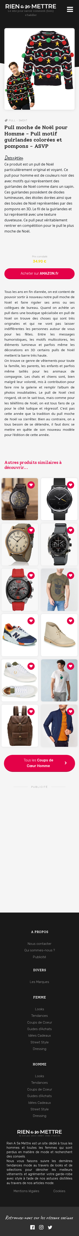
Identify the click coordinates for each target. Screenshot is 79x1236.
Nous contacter (39, 944)
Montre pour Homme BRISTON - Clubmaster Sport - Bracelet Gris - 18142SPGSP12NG (59, 534)
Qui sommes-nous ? (39, 950)
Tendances (39, 1083)
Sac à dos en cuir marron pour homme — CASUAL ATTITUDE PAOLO (19, 716)
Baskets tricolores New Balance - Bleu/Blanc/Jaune (19, 625)
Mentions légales (26, 1191)
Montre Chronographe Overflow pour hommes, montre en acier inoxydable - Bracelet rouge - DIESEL (20, 579)
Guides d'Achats (39, 1096)
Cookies (59, 1191)
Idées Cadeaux (39, 1103)
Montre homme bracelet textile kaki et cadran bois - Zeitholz (19, 534)
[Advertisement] (39, 835)
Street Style (40, 1109)
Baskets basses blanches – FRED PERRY (20, 670)
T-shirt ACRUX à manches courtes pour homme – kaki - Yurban (59, 580)
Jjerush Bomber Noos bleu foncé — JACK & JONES (59, 715)
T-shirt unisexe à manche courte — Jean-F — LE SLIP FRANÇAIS (59, 670)
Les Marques (39, 982)
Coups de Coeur (39, 1089)
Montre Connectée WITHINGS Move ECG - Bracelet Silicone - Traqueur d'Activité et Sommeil (59, 489)
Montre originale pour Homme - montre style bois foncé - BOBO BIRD (20, 489)
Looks (39, 1076)
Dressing (39, 1116)
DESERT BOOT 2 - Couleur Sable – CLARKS (59, 625)
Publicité (39, 957)
